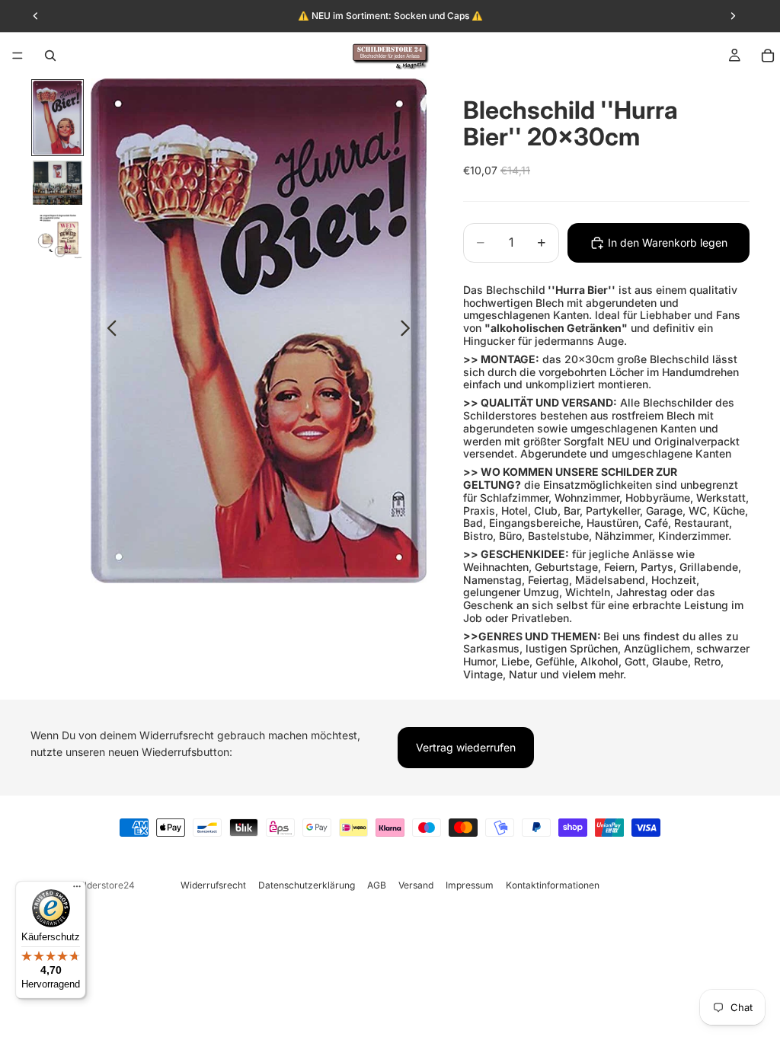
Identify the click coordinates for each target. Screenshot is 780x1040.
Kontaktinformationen (552, 885)
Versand (415, 885)
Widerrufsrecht (213, 885)
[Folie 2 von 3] (57, 183)
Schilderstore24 (100, 885)
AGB (376, 885)
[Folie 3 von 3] (57, 235)
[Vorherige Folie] (108, 331)
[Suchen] (50, 55)
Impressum (470, 885)
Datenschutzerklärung (306, 885)
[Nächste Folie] (409, 331)
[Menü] (17, 55)
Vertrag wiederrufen (466, 747)
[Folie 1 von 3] (57, 118)
